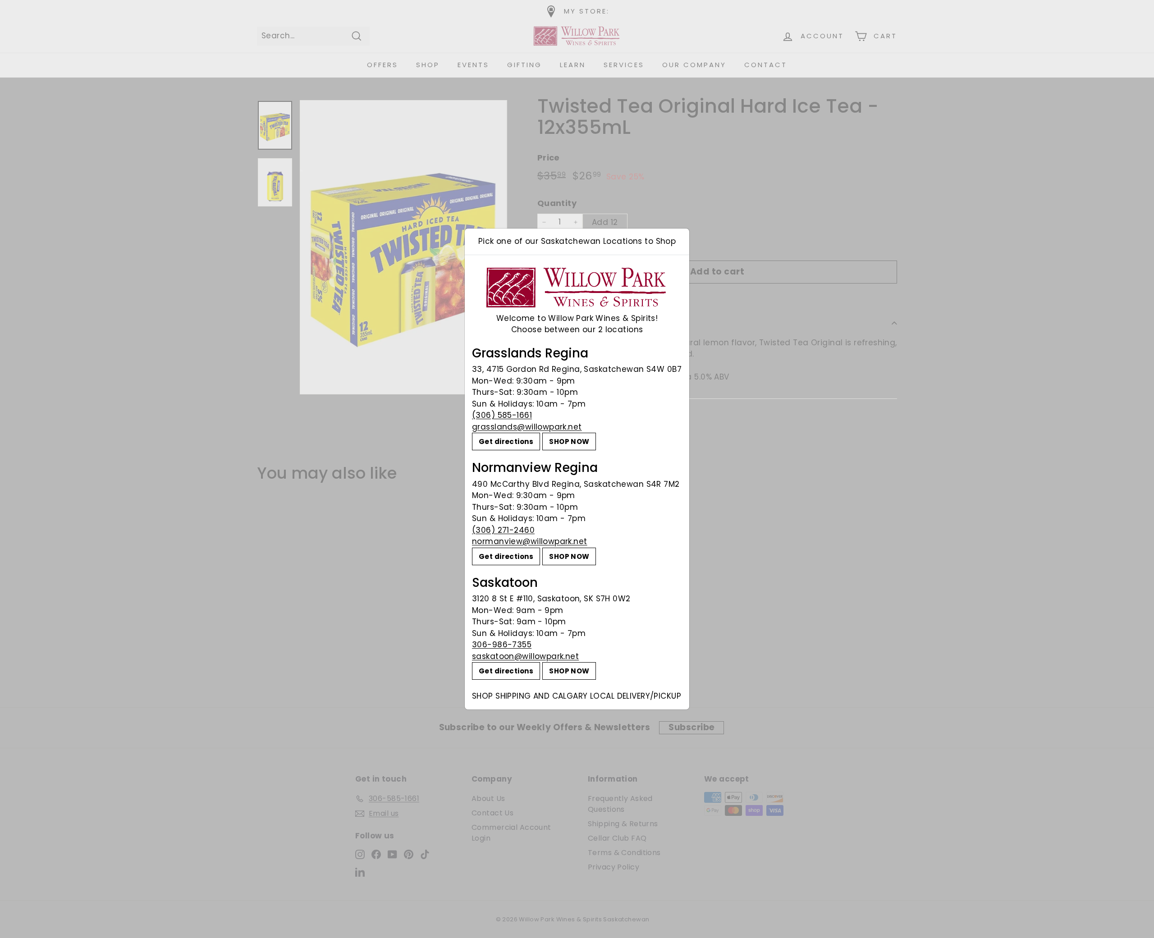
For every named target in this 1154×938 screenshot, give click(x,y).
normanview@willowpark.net (529, 541)
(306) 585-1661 (502, 415)
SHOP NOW (569, 441)
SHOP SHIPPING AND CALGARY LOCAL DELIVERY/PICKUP (576, 696)
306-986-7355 (501, 644)
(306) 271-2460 (503, 530)
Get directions (506, 441)
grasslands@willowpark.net (527, 426)
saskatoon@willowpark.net (525, 656)
